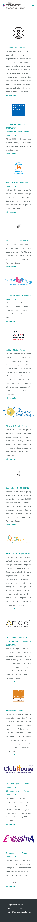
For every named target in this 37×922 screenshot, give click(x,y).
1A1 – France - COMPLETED (16, 638)
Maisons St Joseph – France (16, 426)
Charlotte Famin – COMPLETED (17, 241)
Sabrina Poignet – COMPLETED (17, 488)
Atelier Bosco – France (14, 711)
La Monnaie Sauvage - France (17, 48)
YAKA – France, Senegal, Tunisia (18, 554)
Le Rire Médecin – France (15, 350)
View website (11, 95)
